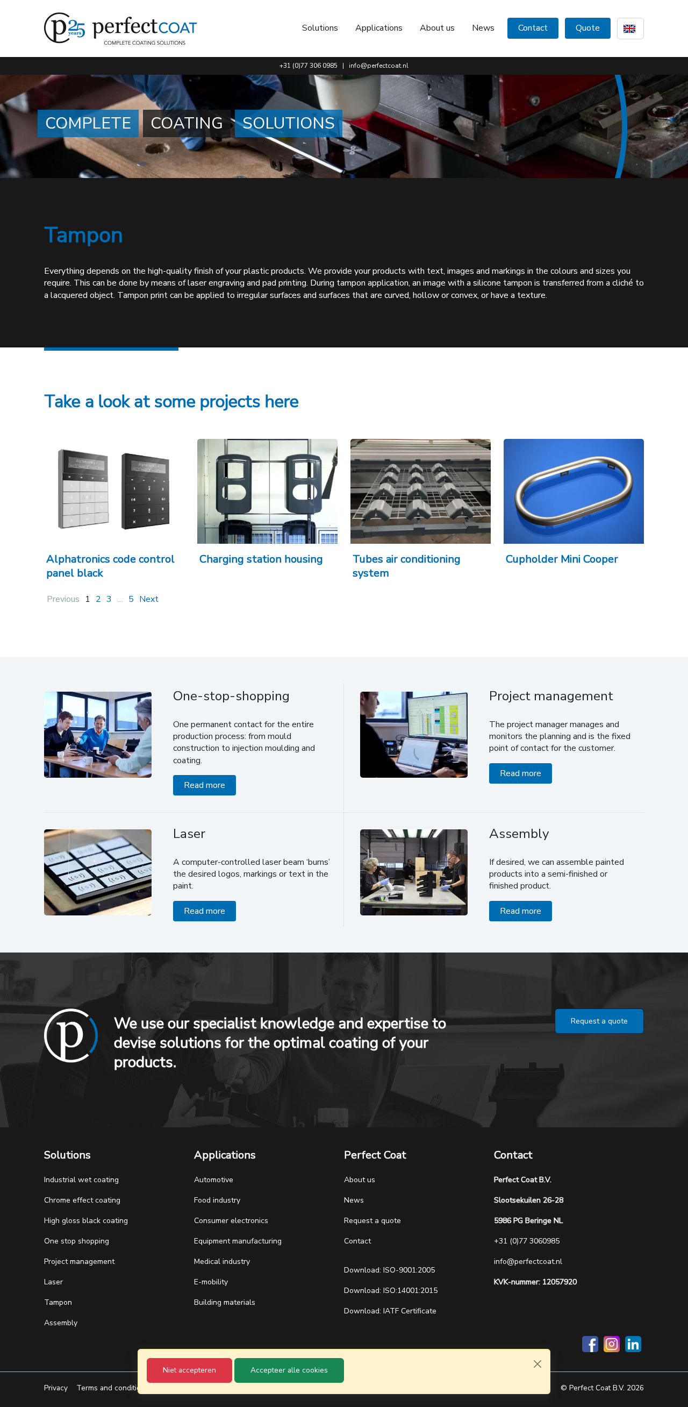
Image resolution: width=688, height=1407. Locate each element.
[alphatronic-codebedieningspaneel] (114, 491)
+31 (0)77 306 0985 (309, 65)
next (149, 599)
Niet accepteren (189, 1370)
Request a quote (599, 1021)
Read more (204, 785)
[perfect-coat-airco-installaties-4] (420, 491)
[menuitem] (437, 28)
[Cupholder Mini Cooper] (574, 491)
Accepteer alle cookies (289, 1370)
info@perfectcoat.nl (378, 65)
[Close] (537, 1363)
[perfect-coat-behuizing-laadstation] (267, 491)
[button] (320, 28)
